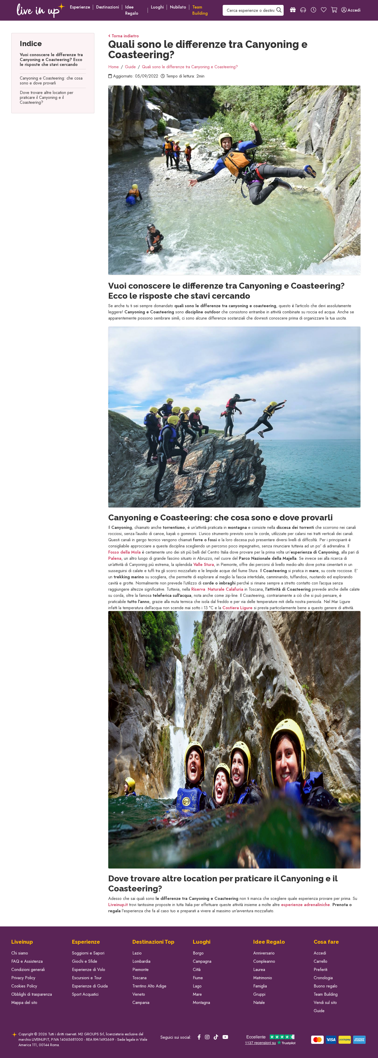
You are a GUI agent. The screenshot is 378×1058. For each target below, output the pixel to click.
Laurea (259, 970)
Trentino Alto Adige (149, 986)
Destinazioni (107, 7)
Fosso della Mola (124, 552)
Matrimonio (262, 978)
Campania (140, 1002)
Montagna (201, 1002)
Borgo (198, 953)
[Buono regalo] (293, 10)
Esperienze (80, 7)
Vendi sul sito (325, 1002)
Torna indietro (124, 36)
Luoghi (157, 7)
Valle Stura (203, 564)
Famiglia (260, 986)
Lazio (137, 953)
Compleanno (264, 961)
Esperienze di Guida (90, 986)
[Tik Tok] (216, 1037)
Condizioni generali (28, 970)
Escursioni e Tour (87, 978)
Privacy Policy (23, 978)
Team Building (326, 994)
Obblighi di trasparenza (31, 994)
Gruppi (259, 994)
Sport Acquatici (85, 994)
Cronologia (323, 978)
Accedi (320, 953)
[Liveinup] (41, 10)
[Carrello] (334, 10)
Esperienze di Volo (88, 970)
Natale (259, 1002)
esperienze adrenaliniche (305, 905)
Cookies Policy (24, 986)
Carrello (320, 961)
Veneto (138, 994)
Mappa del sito (24, 1002)
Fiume (198, 978)
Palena (114, 558)
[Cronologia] (313, 10)
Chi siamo (19, 953)
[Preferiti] (324, 10)
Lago (197, 986)
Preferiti (320, 970)
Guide (319, 1011)
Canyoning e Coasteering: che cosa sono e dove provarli (51, 80)
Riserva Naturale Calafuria (217, 589)
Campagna (202, 961)
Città (197, 970)
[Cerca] (279, 10)
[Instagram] (207, 1037)
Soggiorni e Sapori (88, 953)
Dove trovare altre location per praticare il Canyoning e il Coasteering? (46, 97)
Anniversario (264, 953)
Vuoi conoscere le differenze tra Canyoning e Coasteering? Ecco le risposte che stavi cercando (51, 59)
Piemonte (140, 970)
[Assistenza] (303, 10)
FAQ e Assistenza (27, 961)
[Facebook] (199, 1037)
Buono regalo (325, 986)
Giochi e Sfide (84, 961)
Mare (197, 994)
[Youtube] (225, 1037)
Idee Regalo (131, 10)
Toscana (139, 978)
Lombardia (141, 961)
